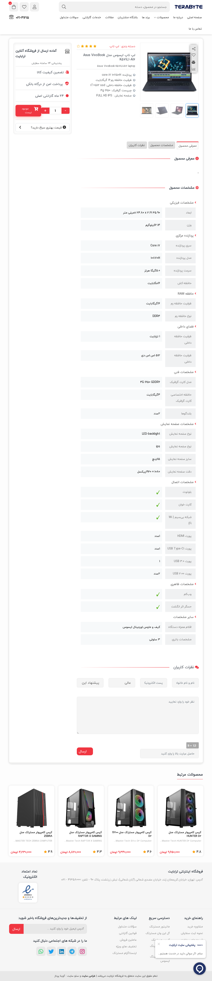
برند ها (146, 17)
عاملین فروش (128, 940)
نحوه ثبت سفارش (192, 933)
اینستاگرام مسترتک (124, 953)
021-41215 (22, 17)
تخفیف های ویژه (126, 946)
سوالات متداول (69, 17)
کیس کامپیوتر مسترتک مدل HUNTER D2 (185, 834)
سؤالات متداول (127, 926)
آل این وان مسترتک (158, 933)
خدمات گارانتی (92, 17)
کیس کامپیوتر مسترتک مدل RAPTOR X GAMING (85, 834)
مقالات (109, 17)
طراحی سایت (88, 976)
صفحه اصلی (194, 17)
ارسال (16, 929)
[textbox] (114, 7)
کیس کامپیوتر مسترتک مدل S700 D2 (132, 834)
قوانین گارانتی (128, 933)
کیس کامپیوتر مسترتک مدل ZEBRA (36, 834)
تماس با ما (195, 28)
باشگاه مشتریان (128, 17)
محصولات (163, 17)
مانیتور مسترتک (159, 926)
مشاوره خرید (195, 926)
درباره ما (178, 17)
